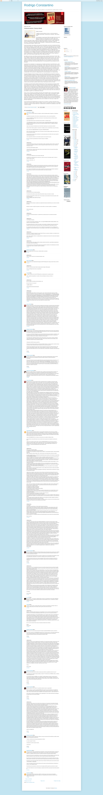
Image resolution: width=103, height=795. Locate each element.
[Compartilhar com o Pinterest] (44, 107)
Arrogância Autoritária (68, 71)
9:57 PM (28, 607)
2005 (74, 180)
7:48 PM (28, 301)
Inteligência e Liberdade (76, 169)
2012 (74, 132)
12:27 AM (28, 445)
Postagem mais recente (27, 780)
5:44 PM (28, 601)
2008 (74, 137)
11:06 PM (28, 326)
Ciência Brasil (75, 116)
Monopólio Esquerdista (76, 149)
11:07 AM (28, 699)
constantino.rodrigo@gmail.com (68, 56)
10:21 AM (28, 352)
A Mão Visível (75, 112)
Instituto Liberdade (75, 119)
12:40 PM (28, 151)
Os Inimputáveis (67, 66)
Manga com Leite (67, 76)
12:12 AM (28, 501)
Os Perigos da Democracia (76, 157)
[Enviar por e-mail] (40, 107)
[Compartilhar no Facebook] (43, 107)
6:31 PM (28, 215)
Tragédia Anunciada (76, 155)
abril (74, 174)
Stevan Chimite (29, 304)
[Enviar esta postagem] (38, 107)
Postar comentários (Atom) (30, 782)
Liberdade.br (75, 121)
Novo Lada (75, 153)
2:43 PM (28, 139)
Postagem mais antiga (57, 780)
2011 (74, 133)
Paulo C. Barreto (29, 260)
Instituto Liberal (75, 118)
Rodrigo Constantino (38, 5)
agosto (75, 144)
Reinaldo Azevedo (75, 127)
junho (75, 171)
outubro (75, 142)
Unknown (28, 604)
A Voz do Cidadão (75, 113)
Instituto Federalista (76, 117)
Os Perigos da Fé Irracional (69, 61)
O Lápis (75, 160)
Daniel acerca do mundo (30, 370)
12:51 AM (28, 517)
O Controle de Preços (76, 159)
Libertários (74, 122)
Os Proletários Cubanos (76, 147)
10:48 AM (28, 198)
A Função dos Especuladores (76, 165)
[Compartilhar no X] (42, 107)
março (75, 175)
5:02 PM (28, 210)
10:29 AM (28, 367)
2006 (74, 179)
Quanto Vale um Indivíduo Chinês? (70, 80)
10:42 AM (28, 637)
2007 (74, 138)
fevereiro (75, 176)
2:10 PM (28, 161)
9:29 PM (28, 257)
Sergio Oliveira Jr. (29, 112)
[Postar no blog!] (41, 107)
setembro (75, 143)
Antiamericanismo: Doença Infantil (76, 162)
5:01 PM (28, 427)
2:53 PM (28, 594)
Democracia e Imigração (76, 151)
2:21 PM (28, 747)
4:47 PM (28, 277)
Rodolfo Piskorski (29, 750)
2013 (74, 131)
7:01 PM (28, 229)
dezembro (75, 139)
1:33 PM (28, 732)
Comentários (67, 51)
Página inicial (43, 780)
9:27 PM (28, 252)
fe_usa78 (28, 597)
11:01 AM (28, 667)
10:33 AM (28, 626)
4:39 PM (28, 377)
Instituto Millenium (75, 120)
